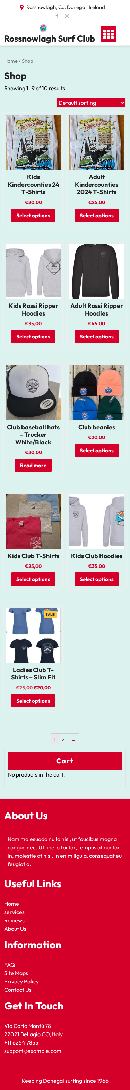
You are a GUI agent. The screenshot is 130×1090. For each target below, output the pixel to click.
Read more (33, 465)
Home (11, 61)
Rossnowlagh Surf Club (49, 38)
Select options (33, 215)
